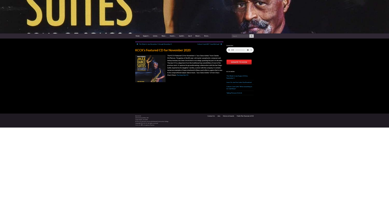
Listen (155, 36)
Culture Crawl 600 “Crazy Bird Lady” (208, 44)
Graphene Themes (149, 125)
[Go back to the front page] (194, 16)
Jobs (218, 116)
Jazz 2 (190, 36)
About (197, 36)
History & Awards (228, 116)
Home (137, 36)
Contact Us (211, 116)
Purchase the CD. (183, 75)
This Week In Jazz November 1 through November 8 (155, 44)
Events (172, 36)
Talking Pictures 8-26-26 (234, 93)
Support (146, 36)
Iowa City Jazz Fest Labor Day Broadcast (239, 82)
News (163, 36)
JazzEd (181, 36)
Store (206, 36)
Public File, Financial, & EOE (245, 116)
